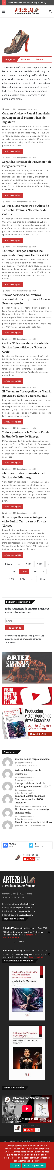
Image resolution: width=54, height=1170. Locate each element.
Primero (8, 564)
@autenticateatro (37, 957)
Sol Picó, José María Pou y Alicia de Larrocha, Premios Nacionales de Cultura (25, 210)
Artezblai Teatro (11, 928)
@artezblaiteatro (27, 928)
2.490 (39, 564)
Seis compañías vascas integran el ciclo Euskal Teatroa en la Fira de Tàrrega (25, 521)
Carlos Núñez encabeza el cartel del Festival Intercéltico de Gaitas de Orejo (26, 347)
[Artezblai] (27, 11)
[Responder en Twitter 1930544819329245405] (4, 942)
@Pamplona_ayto (11, 937)
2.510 (11, 579)
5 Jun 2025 (42, 928)
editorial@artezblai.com (22, 915)
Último (42, 579)
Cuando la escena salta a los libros (33, 822)
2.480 (28, 564)
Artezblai (8, 109)
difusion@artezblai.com (24, 911)
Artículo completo (12, 151)
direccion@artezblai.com (23, 904)
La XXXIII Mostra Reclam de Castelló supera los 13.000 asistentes (30, 799)
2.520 (23, 579)
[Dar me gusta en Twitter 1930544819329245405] (15, 942)
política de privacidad (22, 639)
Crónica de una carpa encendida (32, 759)
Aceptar (15, 1165)
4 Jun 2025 (42, 950)
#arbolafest (31, 934)
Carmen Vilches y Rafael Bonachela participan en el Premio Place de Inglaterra (26, 118)
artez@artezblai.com (22, 907)
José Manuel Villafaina (25, 763)
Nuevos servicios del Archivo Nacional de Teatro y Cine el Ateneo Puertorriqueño (26, 299)
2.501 (34, 571)
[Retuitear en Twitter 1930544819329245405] (10, 942)
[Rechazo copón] (50, 1155)
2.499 (12, 571)
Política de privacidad (34, 1165)
